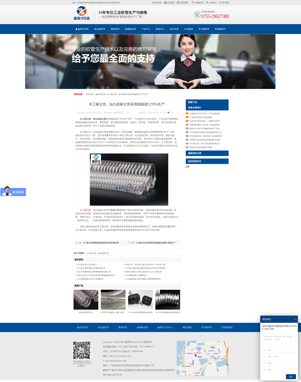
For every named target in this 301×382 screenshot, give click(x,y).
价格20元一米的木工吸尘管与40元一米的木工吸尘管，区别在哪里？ (153, 264)
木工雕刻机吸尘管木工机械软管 (90, 279)
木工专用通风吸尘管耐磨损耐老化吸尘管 (94, 272)
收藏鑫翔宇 (199, 3)
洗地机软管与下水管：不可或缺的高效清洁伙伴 (209, 113)
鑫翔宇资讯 (100, 94)
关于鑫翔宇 (206, 327)
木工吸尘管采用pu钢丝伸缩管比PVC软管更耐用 (145, 268)
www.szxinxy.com (93, 113)
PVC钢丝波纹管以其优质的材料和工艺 (206, 132)
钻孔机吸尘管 (103, 253)
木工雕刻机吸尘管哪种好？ (136, 275)
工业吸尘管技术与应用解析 (201, 117)
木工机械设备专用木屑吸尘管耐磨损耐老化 (143, 279)
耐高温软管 (159, 370)
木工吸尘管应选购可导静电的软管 (91, 268)
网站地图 (225, 3)
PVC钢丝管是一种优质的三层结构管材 (206, 136)
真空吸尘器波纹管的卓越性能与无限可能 (207, 140)
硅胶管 (138, 370)
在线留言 (213, 3)
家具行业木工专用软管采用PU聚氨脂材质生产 (96, 275)
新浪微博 (171, 3)
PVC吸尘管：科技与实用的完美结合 (205, 144)
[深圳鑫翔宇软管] (82, 19)
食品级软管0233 (86, 312)
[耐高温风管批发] (150, 61)
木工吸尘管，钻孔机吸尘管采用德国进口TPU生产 (128, 94)
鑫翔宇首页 (82, 327)
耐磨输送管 (142, 327)
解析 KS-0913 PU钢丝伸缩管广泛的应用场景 (208, 128)
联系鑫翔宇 (227, 327)
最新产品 (192, 102)
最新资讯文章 (194, 153)
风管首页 (90, 94)
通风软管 (122, 327)
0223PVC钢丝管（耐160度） (113, 312)
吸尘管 (87, 210)
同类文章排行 (194, 107)
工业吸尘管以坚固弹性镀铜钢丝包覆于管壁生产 (155, 243)
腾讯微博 (184, 3)
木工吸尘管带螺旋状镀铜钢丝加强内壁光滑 (101, 243)
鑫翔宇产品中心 (165, 327)
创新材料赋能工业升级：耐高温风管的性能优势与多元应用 (214, 125)
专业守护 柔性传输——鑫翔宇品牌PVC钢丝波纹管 (211, 121)
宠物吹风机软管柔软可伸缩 (201, 147)
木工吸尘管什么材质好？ (87, 264)
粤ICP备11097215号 (112, 375)
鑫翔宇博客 (157, 3)
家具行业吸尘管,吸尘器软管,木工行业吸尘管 (143, 272)
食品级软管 (103, 327)
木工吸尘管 (91, 253)
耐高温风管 (147, 370)
